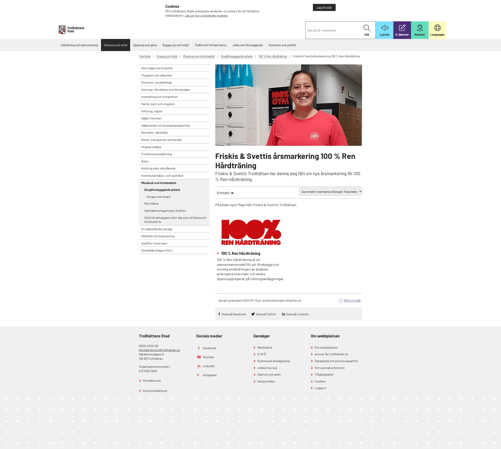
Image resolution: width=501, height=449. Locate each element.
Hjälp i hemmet (151, 118)
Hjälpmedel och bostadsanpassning (165, 125)
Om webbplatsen (326, 347)
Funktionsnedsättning (156, 154)
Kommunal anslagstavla (273, 361)
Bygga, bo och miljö (176, 45)
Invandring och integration (159, 96)
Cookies (320, 381)
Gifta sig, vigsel (151, 111)
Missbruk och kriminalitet (199, 56)
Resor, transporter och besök (161, 140)
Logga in (320, 388)
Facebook (209, 348)
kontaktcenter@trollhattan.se (159, 350)
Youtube (208, 357)
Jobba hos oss (267, 368)
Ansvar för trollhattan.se (331, 354)
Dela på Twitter (266, 314)
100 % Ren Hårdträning (273, 56)
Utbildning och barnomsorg (79, 45)
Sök (366, 34)
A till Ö (261, 354)
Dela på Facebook (234, 314)
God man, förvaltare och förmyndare (165, 89)
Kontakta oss (152, 380)
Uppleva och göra (145, 45)
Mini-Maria (151, 203)
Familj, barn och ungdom (158, 104)
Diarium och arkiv (269, 374)
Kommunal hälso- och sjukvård (162, 175)
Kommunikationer (155, 390)
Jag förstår (324, 7)
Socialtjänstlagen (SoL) (157, 250)
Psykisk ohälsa (151, 147)
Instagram (210, 375)
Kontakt (223, 192)
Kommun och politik (282, 45)
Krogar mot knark (158, 196)
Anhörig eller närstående (158, 168)
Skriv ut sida (352, 300)
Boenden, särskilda (154, 132)
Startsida (144, 56)
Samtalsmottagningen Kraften (165, 210)
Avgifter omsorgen (154, 243)
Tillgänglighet (324, 374)
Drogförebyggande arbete (237, 56)
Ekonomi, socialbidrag (156, 82)
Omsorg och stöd (115, 45)
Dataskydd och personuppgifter (336, 361)
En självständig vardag (156, 229)
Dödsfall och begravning (158, 236)
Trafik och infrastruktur (211, 45)
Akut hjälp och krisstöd (157, 68)
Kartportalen (266, 381)
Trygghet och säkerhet (156, 75)
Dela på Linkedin (297, 314)
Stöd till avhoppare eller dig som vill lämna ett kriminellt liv (175, 220)
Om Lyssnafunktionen (330, 368)
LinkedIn (209, 366)
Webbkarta (264, 347)
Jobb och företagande (247, 45)
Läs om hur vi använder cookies (206, 15)
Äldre (145, 161)
